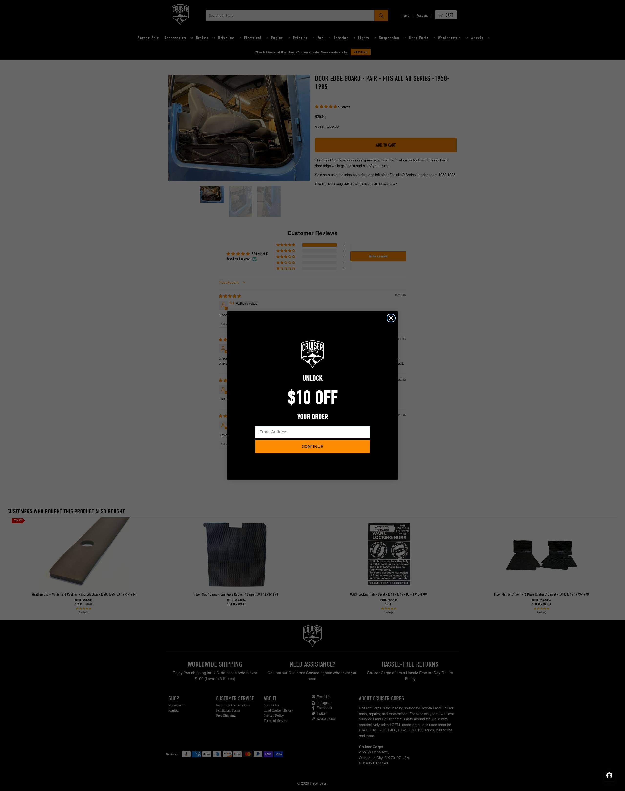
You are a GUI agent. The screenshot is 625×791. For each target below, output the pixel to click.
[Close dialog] (391, 318)
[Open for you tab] (609, 775)
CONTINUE (312, 446)
